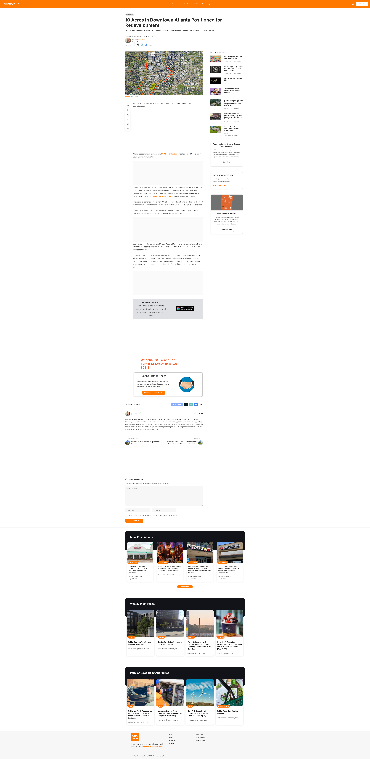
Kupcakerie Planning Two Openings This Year (233, 57)
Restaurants (176, 4)
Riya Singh (236, 108)
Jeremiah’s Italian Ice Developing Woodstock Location (232, 90)
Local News (133, 562)
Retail (186, 4)
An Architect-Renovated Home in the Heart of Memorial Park (232, 128)
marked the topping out (161, 196)
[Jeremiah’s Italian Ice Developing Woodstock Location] (215, 91)
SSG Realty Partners (170, 154)
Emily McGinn (237, 61)
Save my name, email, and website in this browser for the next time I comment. (153, 515)
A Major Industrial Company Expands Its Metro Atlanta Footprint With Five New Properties (233, 102)
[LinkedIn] (202, 413)
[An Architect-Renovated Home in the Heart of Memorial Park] (215, 129)
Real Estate (195, 4)
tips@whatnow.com (219, 185)
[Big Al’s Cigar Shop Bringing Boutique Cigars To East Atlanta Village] (215, 69)
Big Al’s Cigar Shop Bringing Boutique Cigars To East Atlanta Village (233, 68)
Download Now (227, 229)
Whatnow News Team (135, 576)
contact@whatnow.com (152, 747)
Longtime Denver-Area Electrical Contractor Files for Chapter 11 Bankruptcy (170, 713)
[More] (150, 45)
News (130, 706)
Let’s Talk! (226, 162)
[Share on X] (138, 45)
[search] (353, 3)
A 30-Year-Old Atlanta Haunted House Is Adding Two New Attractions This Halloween (169, 568)
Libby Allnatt (141, 39)
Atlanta (132, 637)
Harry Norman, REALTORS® (231, 135)
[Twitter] (199, 413)
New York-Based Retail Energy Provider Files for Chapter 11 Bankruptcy (198, 713)
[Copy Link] (142, 45)
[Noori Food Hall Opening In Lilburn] (215, 80)
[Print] (146, 45)
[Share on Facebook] (134, 45)
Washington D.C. (223, 706)
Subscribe (362, 4)
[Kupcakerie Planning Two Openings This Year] (215, 59)
